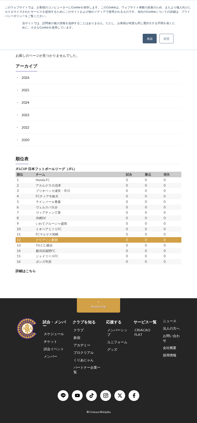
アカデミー (82, 345)
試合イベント (54, 349)
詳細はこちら (26, 271)
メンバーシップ (117, 332)
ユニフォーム (117, 342)
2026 (25, 78)
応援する (114, 322)
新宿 (77, 338)
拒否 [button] (166, 38)
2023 (25, 115)
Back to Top (98, 306)
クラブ (79, 330)
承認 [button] (150, 38)
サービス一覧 (145, 322)
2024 (25, 103)
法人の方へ (171, 328)
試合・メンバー (54, 324)
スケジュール (54, 334)
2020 (25, 140)
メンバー (50, 356)
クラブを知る (84, 322)
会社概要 (169, 348)
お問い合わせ (171, 338)
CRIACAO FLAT (142, 332)
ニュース (169, 321)
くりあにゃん (84, 360)
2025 (25, 90)
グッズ (112, 349)
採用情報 (169, 355)
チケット (50, 341)
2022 (25, 128)
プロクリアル (84, 352)
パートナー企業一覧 (87, 369)
